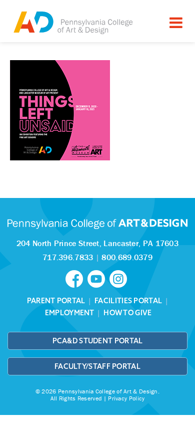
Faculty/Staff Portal (97, 366)
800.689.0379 (127, 257)
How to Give (128, 312)
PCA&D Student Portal (97, 340)
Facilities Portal (128, 300)
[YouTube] (99, 278)
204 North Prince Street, (97, 243)
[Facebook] (77, 278)
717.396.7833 (68, 257)
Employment (69, 312)
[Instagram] (120, 278)
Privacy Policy (126, 398)
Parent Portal (56, 300)
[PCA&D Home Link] (72, 22)
